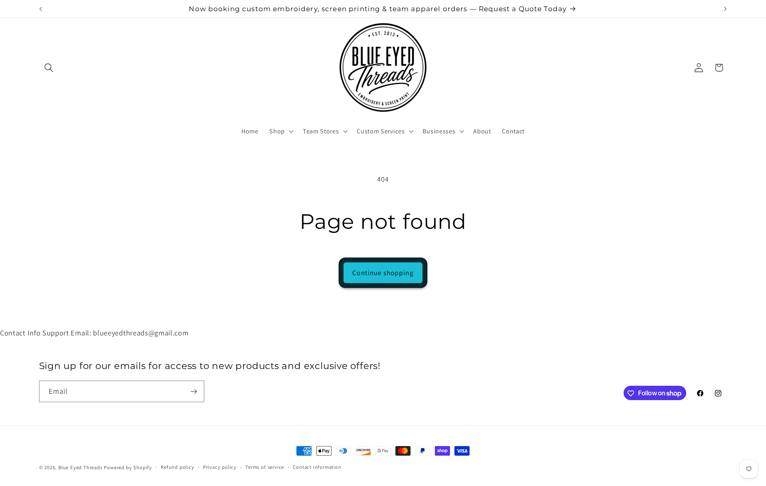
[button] (49, 68)
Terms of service (264, 467)
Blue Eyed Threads (80, 467)
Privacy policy (220, 467)
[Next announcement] (725, 9)
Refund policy (177, 467)
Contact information (317, 467)
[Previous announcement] (40, 9)
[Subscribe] (194, 391)
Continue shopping (383, 272)
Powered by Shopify (128, 467)
